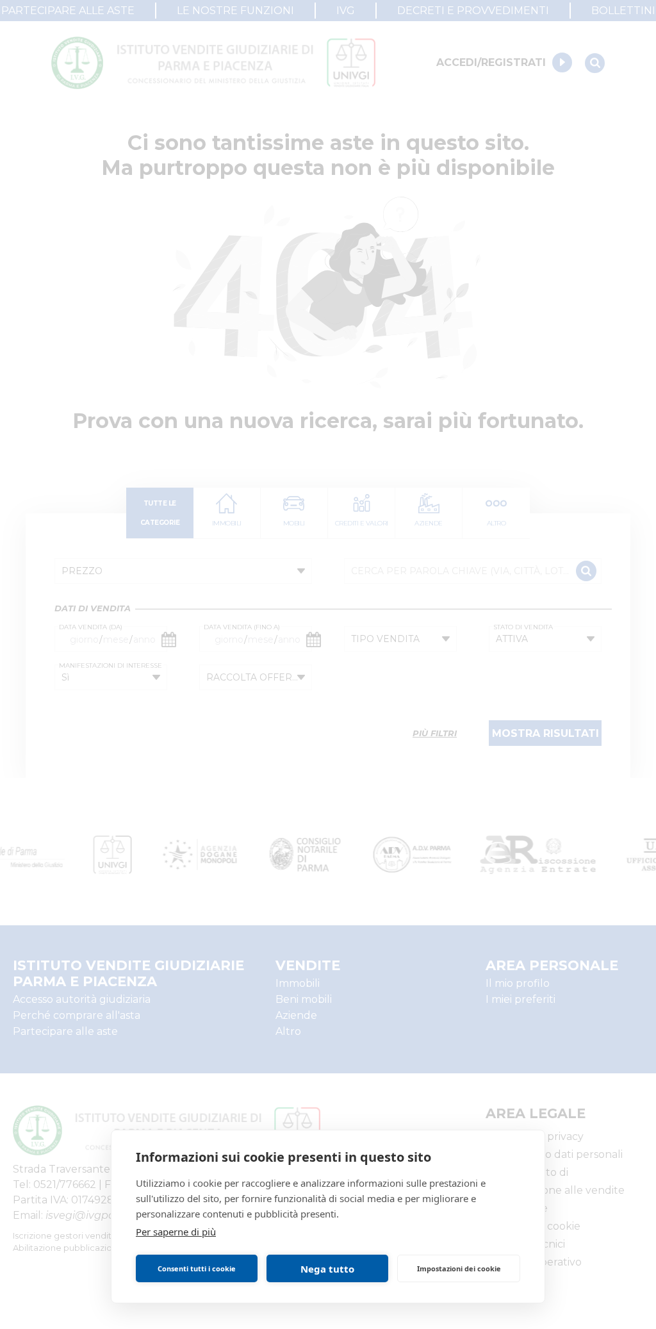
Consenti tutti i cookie (197, 1268)
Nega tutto (327, 1268)
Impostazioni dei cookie (459, 1268)
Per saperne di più (176, 1231)
